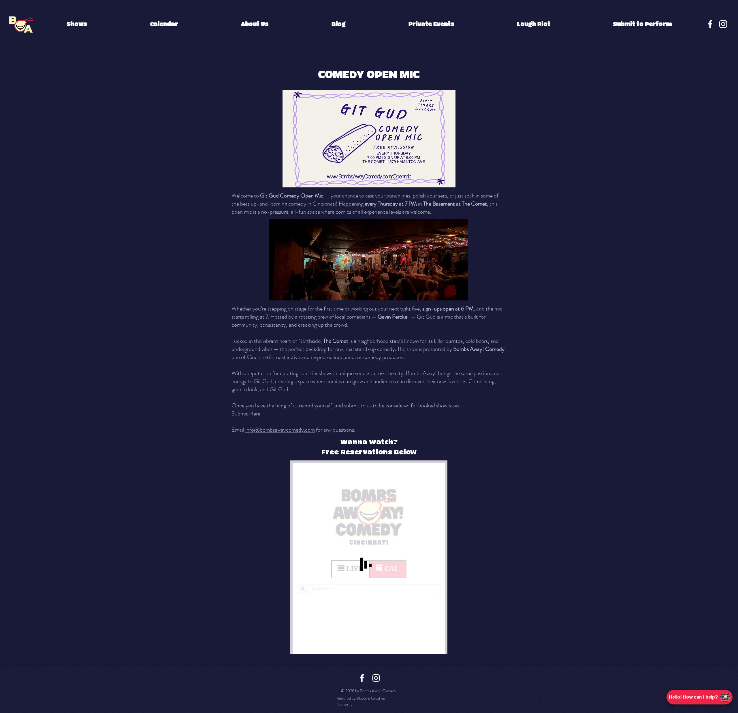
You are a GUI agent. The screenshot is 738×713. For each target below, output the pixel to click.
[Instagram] (723, 24)
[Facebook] (710, 24)
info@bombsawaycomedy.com (280, 430)
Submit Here (245, 413)
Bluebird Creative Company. (361, 701)
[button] (76, 24)
